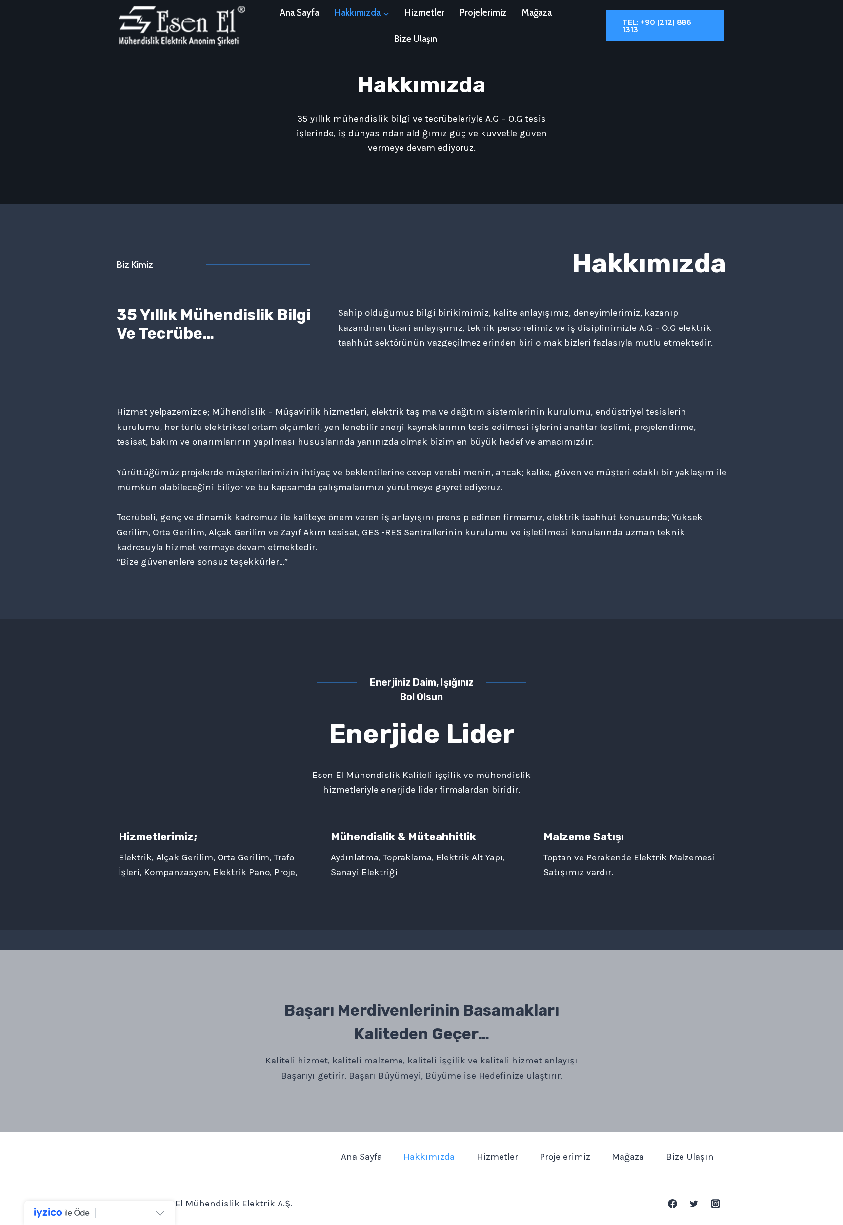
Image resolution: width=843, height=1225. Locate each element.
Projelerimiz (483, 12)
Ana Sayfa (299, 12)
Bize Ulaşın (415, 38)
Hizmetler (424, 12)
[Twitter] (693, 1203)
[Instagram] (715, 1203)
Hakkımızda (429, 1156)
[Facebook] (672, 1203)
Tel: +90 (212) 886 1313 (656, 26)
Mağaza (537, 12)
